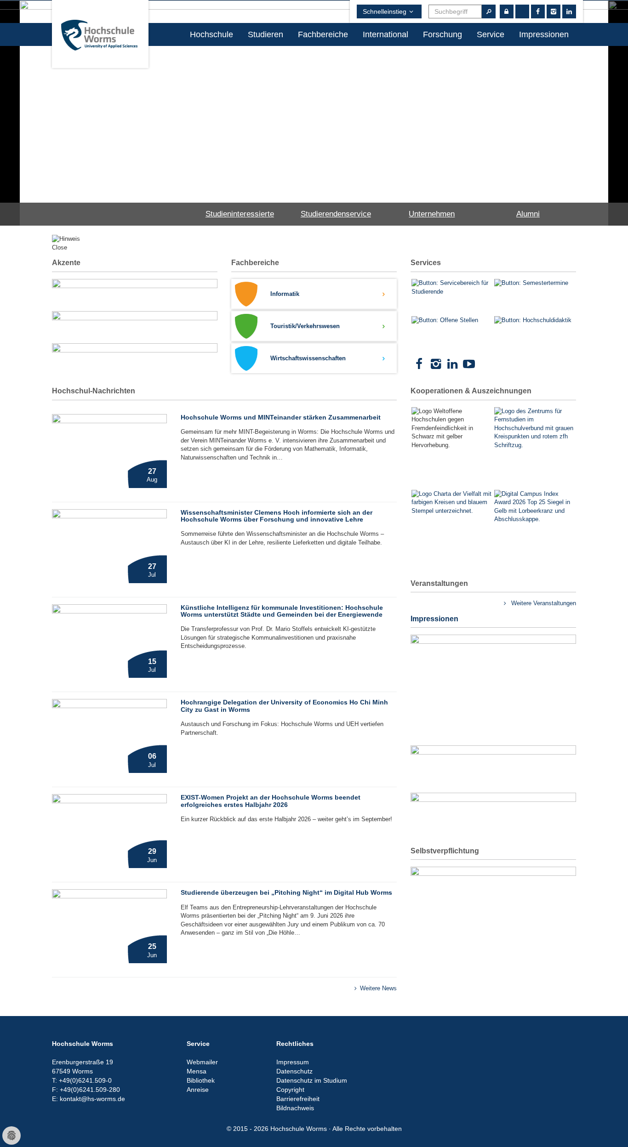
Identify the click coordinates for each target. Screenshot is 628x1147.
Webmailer (202, 1062)
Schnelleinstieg (384, 11)
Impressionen (544, 34)
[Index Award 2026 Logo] (534, 530)
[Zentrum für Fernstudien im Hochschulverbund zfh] (534, 428)
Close (59, 247)
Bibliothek (201, 1080)
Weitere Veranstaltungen (542, 603)
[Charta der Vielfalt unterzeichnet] (451, 519)
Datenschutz (294, 1071)
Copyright (290, 1089)
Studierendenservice (336, 214)
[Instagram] (553, 11)
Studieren (265, 34)
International (385, 34)
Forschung (442, 34)
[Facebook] (419, 364)
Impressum (292, 1062)
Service (490, 34)
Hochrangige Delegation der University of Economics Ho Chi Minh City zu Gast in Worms (284, 705)
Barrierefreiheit (298, 1098)
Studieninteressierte (240, 214)
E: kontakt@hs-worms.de (88, 1098)
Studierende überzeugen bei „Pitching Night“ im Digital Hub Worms (286, 892)
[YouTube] (469, 364)
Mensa (196, 1071)
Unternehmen (432, 214)
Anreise (198, 1089)
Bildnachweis (295, 1108)
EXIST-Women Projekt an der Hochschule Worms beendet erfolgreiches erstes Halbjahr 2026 (270, 801)
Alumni (528, 214)
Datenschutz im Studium (311, 1080)
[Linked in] (569, 11)
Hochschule (211, 34)
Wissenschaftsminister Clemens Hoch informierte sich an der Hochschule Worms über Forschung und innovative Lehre (276, 516)
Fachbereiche (323, 34)
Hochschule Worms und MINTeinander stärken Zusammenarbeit (281, 417)
